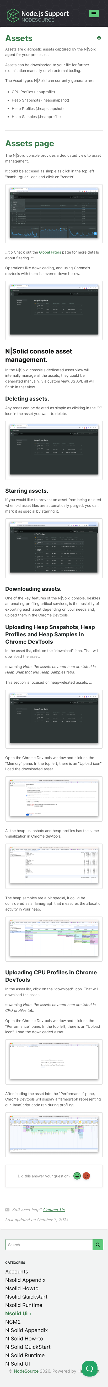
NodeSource (26, 1371)
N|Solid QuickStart (28, 1347)
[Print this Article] (99, 38)
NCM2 (13, 1322)
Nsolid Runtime (23, 1305)
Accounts (16, 1271)
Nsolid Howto (22, 1288)
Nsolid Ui (17, 1313)
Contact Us (54, 1209)
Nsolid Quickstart (26, 1297)
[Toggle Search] (98, 1244)
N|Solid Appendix (26, 1330)
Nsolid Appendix (25, 1280)
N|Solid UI (17, 1364)
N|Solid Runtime (25, 1355)
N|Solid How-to (24, 1338)
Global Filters (50, 252)
